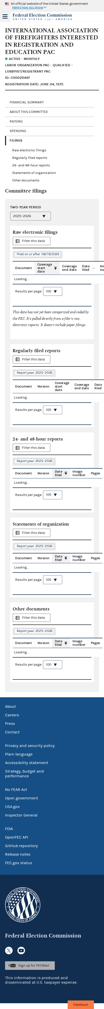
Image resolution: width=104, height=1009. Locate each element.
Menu (5, 17)
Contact (12, 732)
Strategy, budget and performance (24, 773)
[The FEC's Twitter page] (9, 950)
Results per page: (29, 291)
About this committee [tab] (29, 112)
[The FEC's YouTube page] (21, 950)
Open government (21, 798)
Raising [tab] (16, 121)
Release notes (17, 854)
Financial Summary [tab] (27, 102)
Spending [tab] (18, 131)
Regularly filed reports (29, 158)
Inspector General (21, 815)
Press (10, 723)
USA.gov (12, 806)
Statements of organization (34, 173)
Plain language (19, 754)
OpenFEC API (16, 837)
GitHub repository (21, 846)
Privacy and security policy (30, 745)
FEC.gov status (18, 863)
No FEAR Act (16, 789)
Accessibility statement (26, 763)
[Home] (46, 17)
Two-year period (25, 207)
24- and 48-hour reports (31, 165)
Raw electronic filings (29, 150)
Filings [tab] (16, 140)
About (10, 706)
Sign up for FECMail (33, 966)
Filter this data (33, 241)
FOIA (9, 829)
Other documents (25, 180)
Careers (12, 715)
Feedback (80, 1005)
